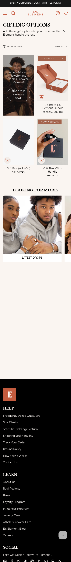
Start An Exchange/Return (20, 429)
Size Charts (10, 422)
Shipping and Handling (18, 435)
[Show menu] (5, 13)
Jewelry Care (11, 515)
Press (6, 495)
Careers (8, 535)
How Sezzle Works (15, 456)
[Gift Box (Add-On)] (18, 142)
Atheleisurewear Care (17, 522)
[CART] (66, 13)
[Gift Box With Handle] (52, 142)
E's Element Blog (14, 528)
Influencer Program (16, 508)
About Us (9, 482)
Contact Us (10, 462)
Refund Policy (12, 449)
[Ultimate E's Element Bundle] (52, 78)
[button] (13, 13)
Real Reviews (11, 488)
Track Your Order (14, 442)
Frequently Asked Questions (21, 415)
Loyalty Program (14, 502)
